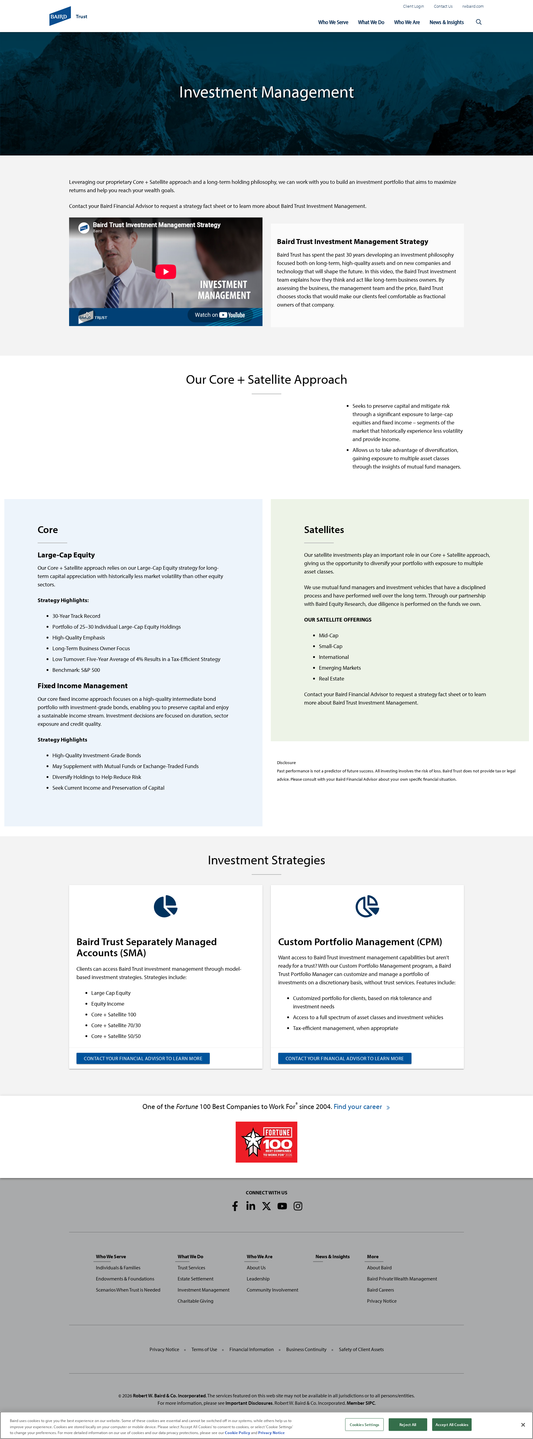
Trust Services (191, 1267)
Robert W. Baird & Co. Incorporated (169, 1395)
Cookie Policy (237, 1432)
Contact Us (443, 6)
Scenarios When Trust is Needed (128, 1290)
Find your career (359, 1106)
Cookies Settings (364, 1424)
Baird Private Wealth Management (402, 1279)
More (372, 1256)
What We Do (371, 22)
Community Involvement (272, 1290)
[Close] (523, 1425)
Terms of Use (204, 1349)
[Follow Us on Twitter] (266, 1206)
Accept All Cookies (452, 1424)
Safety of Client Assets (361, 1349)
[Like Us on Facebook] (235, 1206)
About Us (256, 1267)
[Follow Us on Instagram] (298, 1206)
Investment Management (203, 1290)
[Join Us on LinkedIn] (250, 1206)
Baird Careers (380, 1290)
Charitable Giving (195, 1301)
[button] (479, 22)
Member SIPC (361, 1403)
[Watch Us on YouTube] (282, 1206)
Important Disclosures (249, 1403)
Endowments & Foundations (125, 1279)
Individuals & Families (118, 1267)
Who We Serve (333, 22)
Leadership (258, 1279)
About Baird (379, 1267)
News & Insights (447, 22)
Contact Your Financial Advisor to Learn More (143, 1058)
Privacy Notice (382, 1301)
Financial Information (251, 1349)
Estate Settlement (195, 1279)
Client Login (413, 6)
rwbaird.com (473, 6)
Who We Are (407, 22)
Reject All (407, 1424)
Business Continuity (306, 1349)
